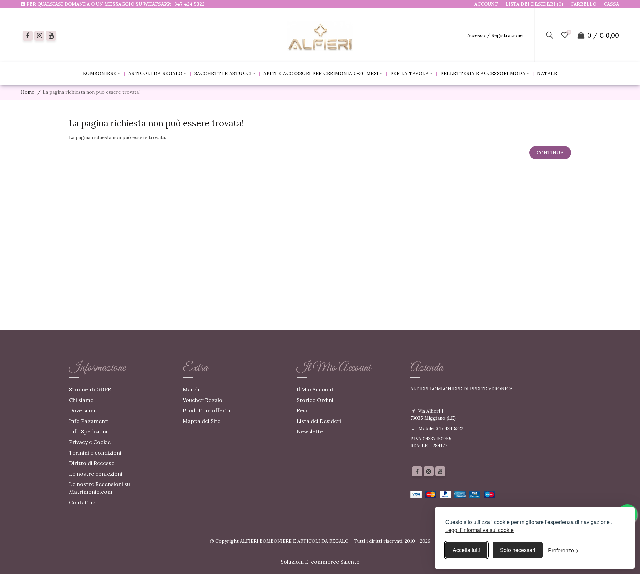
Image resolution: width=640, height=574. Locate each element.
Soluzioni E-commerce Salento (320, 561)
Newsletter (311, 431)
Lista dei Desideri (319, 421)
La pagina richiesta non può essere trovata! (91, 92)
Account (486, 4)
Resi (302, 410)
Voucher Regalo (202, 400)
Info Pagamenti (89, 421)
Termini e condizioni (95, 452)
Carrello (583, 4)
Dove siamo (84, 410)
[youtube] (51, 36)
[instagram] (39, 36)
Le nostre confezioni (95, 473)
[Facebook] (28, 36)
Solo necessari (517, 550)
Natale (547, 73)
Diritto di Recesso (92, 463)
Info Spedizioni (88, 431)
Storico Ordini (315, 400)
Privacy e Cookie (90, 442)
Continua (550, 153)
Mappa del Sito (202, 421)
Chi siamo (81, 400)
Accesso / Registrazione (495, 35)
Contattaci (83, 502)
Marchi (192, 389)
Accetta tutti (466, 550)
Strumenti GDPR (90, 389)
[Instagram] (429, 471)
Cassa (611, 4)
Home (27, 92)
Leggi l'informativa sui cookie (479, 530)
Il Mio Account (315, 389)
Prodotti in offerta (206, 410)
